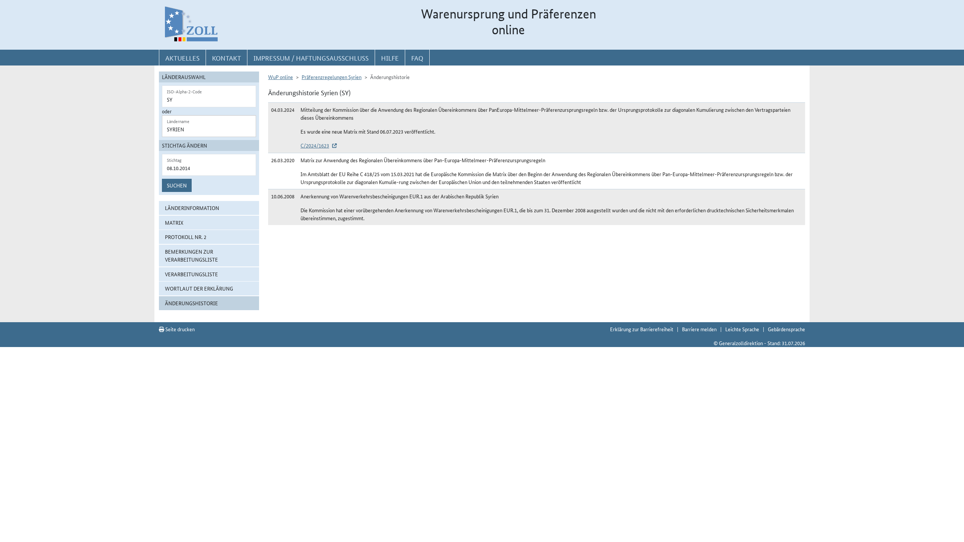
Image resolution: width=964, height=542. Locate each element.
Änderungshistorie (191, 303)
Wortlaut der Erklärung (199, 288)
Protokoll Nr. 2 (185, 237)
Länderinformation (192, 208)
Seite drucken (179, 329)
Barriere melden (699, 329)
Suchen (177, 185)
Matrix (174, 222)
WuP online (280, 77)
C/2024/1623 (314, 145)
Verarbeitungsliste (191, 274)
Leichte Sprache (742, 329)
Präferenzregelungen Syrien (332, 77)
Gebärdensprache (786, 329)
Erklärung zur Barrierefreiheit (641, 329)
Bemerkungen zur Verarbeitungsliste (191, 255)
